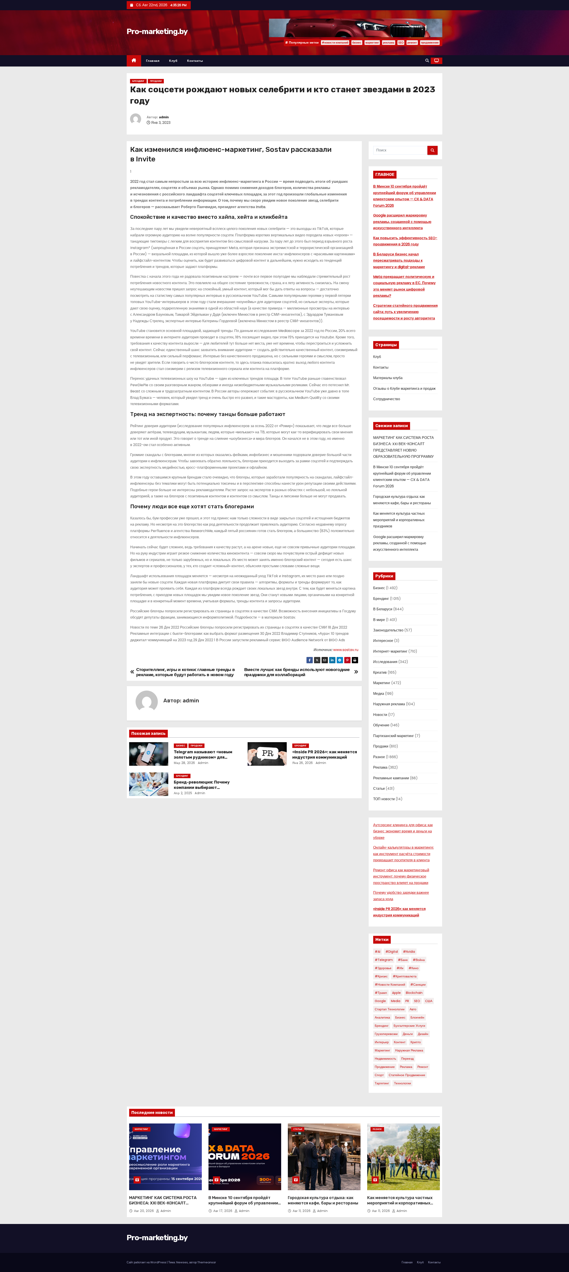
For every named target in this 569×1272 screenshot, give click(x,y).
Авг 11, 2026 (302, 1211)
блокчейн (417, 1017)
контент (399, 1042)
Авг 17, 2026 (223, 1211)
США (428, 1001)
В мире (379, 619)
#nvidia (409, 951)
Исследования (385, 661)
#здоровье (383, 968)
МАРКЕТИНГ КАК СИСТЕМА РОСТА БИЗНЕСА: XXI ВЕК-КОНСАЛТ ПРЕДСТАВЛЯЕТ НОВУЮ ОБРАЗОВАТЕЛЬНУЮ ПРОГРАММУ (162, 1205)
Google (380, 1001)
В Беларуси (382, 609)
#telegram (384, 960)
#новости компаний (335, 42)
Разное (379, 757)
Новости (380, 714)
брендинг (382, 1025)
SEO (400, 42)
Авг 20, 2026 (144, 1211)
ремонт (412, 42)
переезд (407, 1058)
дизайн (423, 1034)
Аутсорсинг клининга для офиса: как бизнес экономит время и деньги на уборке (403, 831)
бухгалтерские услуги (409, 1025)
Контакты (195, 60)
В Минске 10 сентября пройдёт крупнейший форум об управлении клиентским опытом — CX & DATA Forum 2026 (243, 1205)
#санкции (418, 984)
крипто (416, 1042)
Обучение (381, 725)
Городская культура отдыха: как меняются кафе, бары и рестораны (323, 1200)
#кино (414, 968)
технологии (402, 1083)
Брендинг (138, 81)
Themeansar (206, 1262)
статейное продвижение (407, 1075)
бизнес (356, 42)
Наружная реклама (389, 704)
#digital (391, 951)
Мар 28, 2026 (184, 763)
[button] (427, 60)
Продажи (156, 81)
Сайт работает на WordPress (147, 1262)
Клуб (173, 60)
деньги (408, 1034)
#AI (377, 951)
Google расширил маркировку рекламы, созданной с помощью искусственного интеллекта (402, 222)
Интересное (383, 640)
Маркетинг (381, 682)
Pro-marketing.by (157, 31)
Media (395, 1001)
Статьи (379, 788)
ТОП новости (384, 799)
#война (419, 960)
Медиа (378, 693)
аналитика (382, 1017)
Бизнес (180, 745)
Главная (153, 60)
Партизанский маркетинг (393, 735)
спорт (379, 1075)
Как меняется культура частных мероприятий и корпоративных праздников (399, 520)
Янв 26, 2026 (302, 763)
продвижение (430, 42)
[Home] (134, 60)
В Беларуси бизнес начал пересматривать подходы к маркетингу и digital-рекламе (399, 260)
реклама (388, 42)
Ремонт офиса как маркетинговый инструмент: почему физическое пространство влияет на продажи (401, 876)
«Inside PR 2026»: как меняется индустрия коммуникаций (324, 755)
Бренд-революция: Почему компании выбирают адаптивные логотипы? (202, 787)
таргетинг (382, 1083)
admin (164, 117)
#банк (403, 960)
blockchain (414, 993)
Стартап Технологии (390, 1009)
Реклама (380, 767)
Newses (182, 1262)
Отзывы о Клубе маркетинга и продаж (404, 388)
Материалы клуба (388, 377)
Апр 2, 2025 (183, 793)
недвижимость (385, 1058)
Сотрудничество (386, 399)
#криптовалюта (405, 976)
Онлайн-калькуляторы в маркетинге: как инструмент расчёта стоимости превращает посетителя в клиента (403, 854)
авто (413, 1009)
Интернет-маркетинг (390, 651)
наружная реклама (409, 1050)
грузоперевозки (386, 1034)
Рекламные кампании (391, 778)
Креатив (380, 672)
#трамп (381, 993)
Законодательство (388, 630)
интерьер (382, 1042)
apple (396, 993)
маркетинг (372, 42)
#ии (400, 968)
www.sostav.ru (345, 649)
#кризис (381, 976)
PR (407, 1001)
